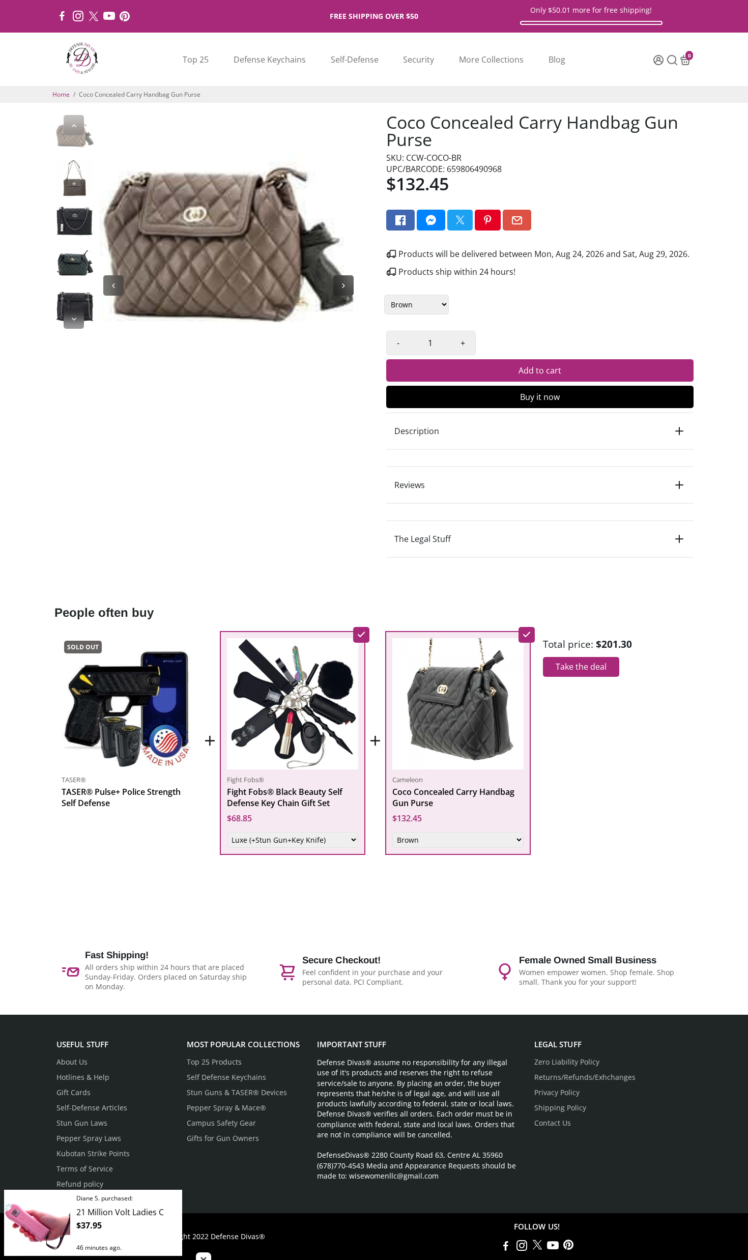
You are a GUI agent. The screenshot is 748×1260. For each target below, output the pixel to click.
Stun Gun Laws (81, 1123)
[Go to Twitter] (94, 16)
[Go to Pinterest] (125, 16)
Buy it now (540, 397)
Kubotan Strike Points (93, 1153)
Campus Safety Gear (221, 1123)
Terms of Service (84, 1168)
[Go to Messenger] (431, 220)
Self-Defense (355, 59)
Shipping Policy (560, 1107)
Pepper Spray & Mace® (226, 1107)
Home (61, 94)
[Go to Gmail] (517, 220)
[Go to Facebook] (62, 16)
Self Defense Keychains (226, 1077)
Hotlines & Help (82, 1077)
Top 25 (196, 59)
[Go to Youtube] (109, 16)
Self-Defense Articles (91, 1107)
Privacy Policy (557, 1092)
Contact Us (552, 1123)
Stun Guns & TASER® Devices (237, 1092)
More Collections (491, 59)
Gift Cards (73, 1092)
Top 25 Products (214, 1062)
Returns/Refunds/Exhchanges (585, 1077)
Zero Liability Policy (566, 1062)
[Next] (74, 318)
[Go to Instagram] (78, 16)
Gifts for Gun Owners (223, 1138)
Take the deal (581, 666)
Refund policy (79, 1184)
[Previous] (74, 125)
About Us (72, 1062)
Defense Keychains (270, 59)
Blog (557, 59)
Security (418, 59)
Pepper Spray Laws (88, 1138)
